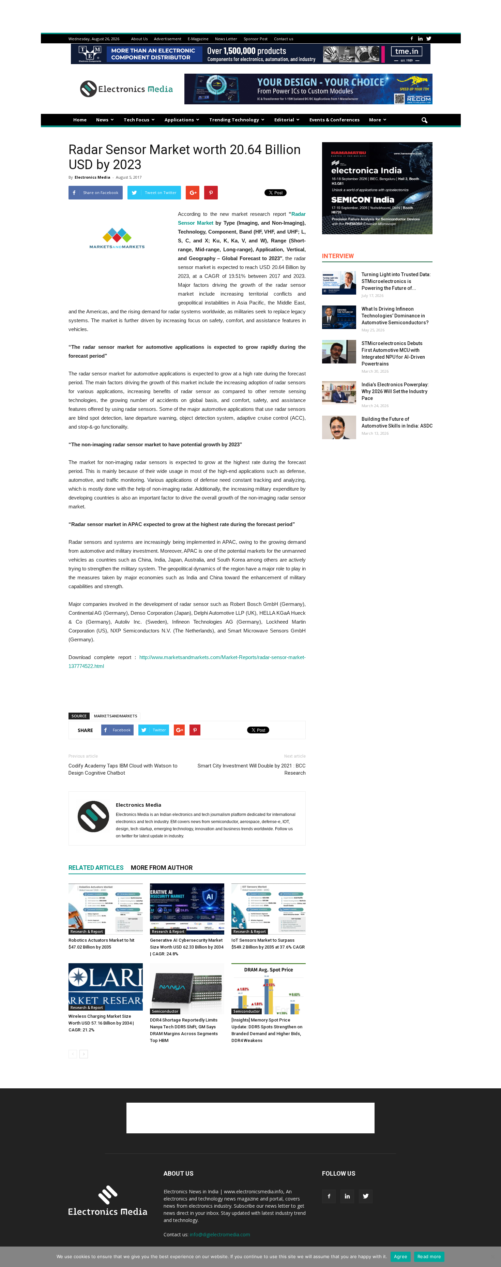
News (102, 120)
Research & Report (87, 931)
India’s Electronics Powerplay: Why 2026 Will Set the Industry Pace (395, 391)
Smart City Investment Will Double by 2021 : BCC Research (252, 769)
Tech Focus (136, 120)
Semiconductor (165, 1011)
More (375, 120)
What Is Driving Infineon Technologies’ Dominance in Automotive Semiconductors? (395, 315)
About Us (139, 38)
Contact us (283, 38)
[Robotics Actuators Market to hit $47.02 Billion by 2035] (106, 909)
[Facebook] (411, 38)
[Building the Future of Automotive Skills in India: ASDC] (339, 427)
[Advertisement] (187, 690)
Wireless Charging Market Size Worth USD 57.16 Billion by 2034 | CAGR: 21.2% (101, 1023)
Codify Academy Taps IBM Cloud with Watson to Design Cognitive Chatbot (123, 769)
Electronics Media (92, 177)
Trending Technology (234, 120)
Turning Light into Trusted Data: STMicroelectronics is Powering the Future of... (396, 281)
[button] (424, 121)
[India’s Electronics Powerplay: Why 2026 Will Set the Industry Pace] (339, 393)
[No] (492, 1256)
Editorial (284, 120)
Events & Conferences (334, 120)
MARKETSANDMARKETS (115, 715)
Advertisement (167, 38)
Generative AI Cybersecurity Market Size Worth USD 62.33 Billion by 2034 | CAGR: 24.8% (186, 947)
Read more (429, 1256)
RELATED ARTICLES (96, 867)
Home (80, 120)
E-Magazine (198, 38)
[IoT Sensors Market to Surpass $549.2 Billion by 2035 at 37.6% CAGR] (268, 909)
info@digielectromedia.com (220, 1234)
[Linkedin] (420, 38)
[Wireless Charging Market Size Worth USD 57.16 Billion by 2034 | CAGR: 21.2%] (106, 987)
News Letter (226, 38)
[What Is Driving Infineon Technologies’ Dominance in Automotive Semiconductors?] (339, 317)
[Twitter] (428, 38)
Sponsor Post (256, 38)
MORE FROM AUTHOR (162, 867)
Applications (179, 120)
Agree (400, 1256)
